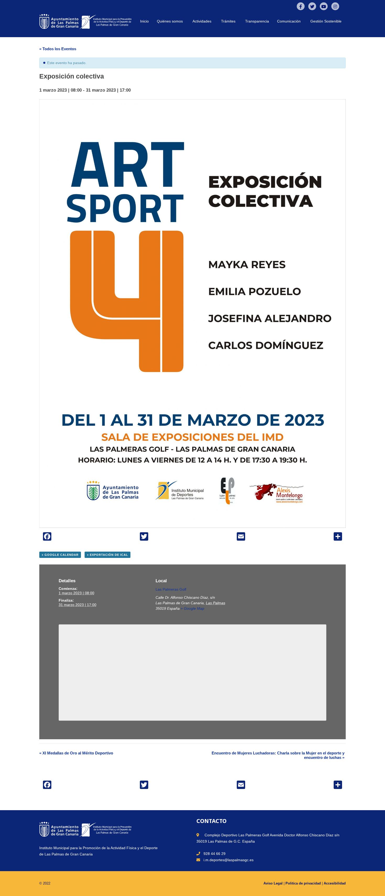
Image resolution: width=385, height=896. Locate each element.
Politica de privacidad (303, 883)
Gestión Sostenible (326, 21)
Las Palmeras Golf (171, 589)
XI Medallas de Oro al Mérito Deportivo (76, 753)
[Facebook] (301, 6)
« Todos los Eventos (57, 49)
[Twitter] (312, 6)
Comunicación (289, 21)
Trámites (228, 21)
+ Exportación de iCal (107, 554)
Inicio (144, 21)
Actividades (201, 21)
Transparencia (257, 21)
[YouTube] (324, 6)
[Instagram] (335, 6)
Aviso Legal (273, 883)
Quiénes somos (170, 21)
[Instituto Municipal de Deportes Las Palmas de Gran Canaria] (85, 21)
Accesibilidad (335, 883)
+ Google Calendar (60, 554)
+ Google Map (192, 608)
